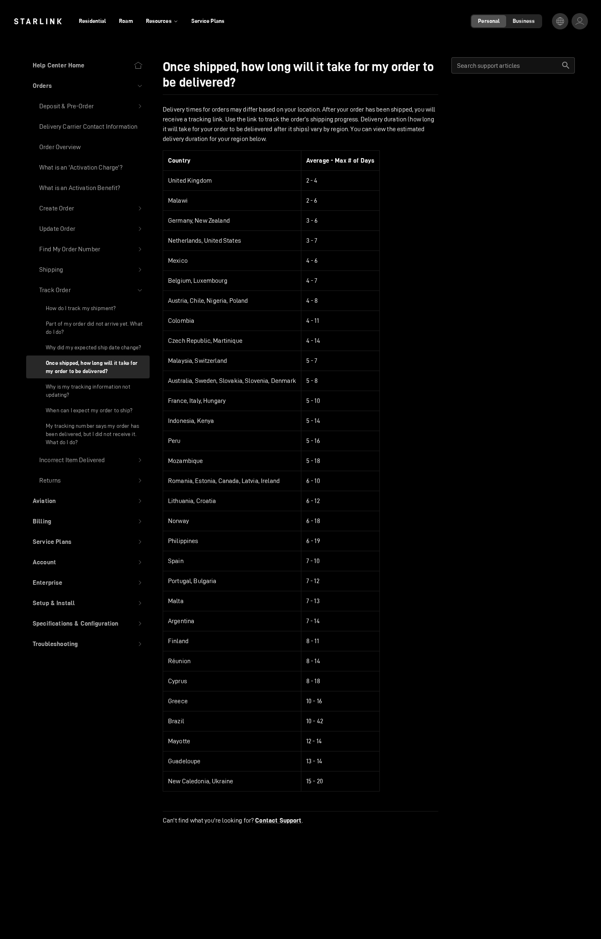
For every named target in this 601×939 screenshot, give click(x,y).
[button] (88, 86)
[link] (38, 21)
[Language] (560, 21)
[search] (566, 65)
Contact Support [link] (278, 820)
